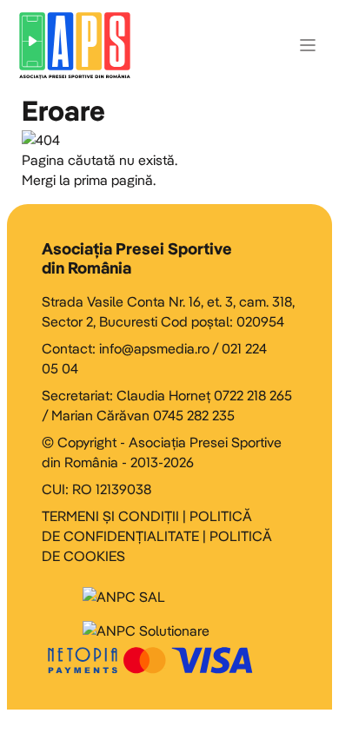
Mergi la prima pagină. (89, 179)
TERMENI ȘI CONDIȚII (110, 516)
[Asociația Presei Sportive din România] (75, 45)
